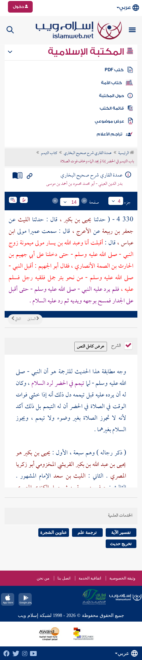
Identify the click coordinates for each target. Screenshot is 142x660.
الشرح (116, 345)
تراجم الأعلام (109, 134)
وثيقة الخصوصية (122, 578)
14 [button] (74, 202)
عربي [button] (125, 7)
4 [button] (119, 201)
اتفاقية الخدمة (90, 578)
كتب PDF (114, 70)
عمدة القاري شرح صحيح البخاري (88, 153)
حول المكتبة (111, 95)
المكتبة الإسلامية (87, 51)
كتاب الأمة (111, 82)
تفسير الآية (121, 532)
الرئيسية (124, 153)
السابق (31, 319)
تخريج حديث (121, 543)
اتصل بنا (63, 578)
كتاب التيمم (49, 153)
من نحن (43, 578)
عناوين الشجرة (53, 532)
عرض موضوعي (109, 121)
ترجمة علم (87, 532)
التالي (17, 319)
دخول (19, 6)
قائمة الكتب (112, 108)
